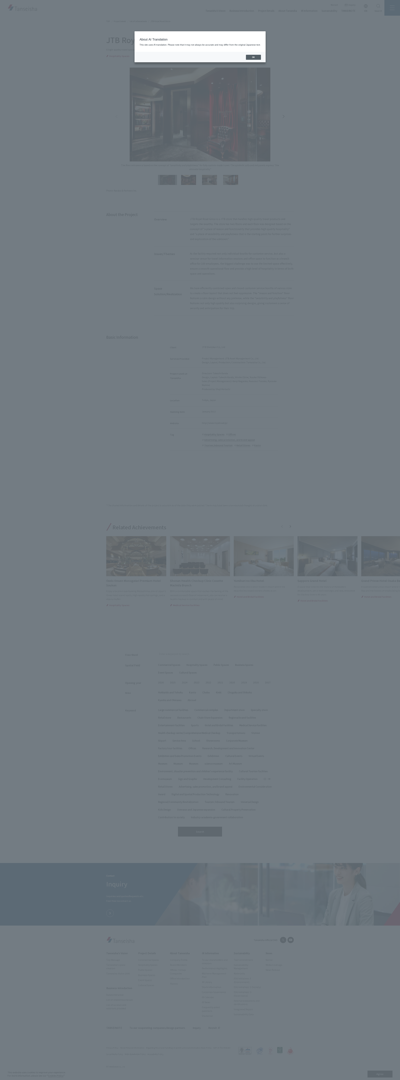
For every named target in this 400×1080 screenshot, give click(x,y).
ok (253, 57)
